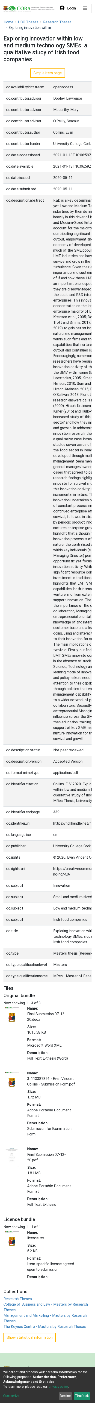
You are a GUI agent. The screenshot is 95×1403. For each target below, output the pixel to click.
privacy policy (58, 1386)
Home (8, 22)
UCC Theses (28, 22)
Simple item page (47, 73)
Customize (11, 1396)
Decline (65, 1396)
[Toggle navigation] (85, 8)
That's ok (82, 1396)
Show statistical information (30, 1337)
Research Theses (57, 22)
